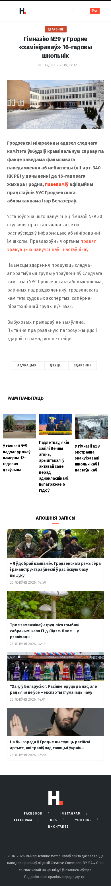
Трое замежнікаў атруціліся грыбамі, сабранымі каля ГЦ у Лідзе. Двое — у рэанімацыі (45, 631)
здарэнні (82, 365)
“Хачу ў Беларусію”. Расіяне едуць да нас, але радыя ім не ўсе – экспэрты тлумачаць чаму (53, 689)
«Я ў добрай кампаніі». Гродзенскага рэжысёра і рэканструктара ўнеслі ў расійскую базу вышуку (55, 569)
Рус (95, 11)
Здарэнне (56, 29)
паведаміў (56, 184)
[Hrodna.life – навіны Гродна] (22, 11)
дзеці (55, 365)
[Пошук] (78, 11)
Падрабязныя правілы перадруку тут (55, 877)
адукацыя (27, 365)
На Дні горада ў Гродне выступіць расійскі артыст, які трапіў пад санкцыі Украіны (50, 745)
